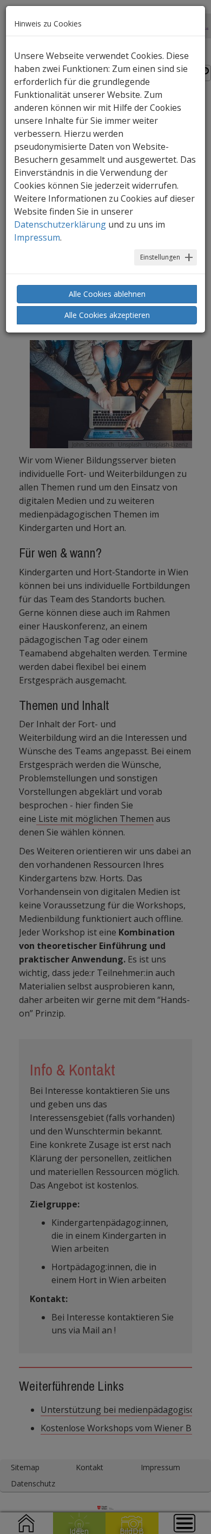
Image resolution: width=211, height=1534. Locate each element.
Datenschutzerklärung (60, 224)
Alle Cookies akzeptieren (107, 315)
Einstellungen (160, 257)
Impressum (37, 237)
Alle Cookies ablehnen (107, 294)
